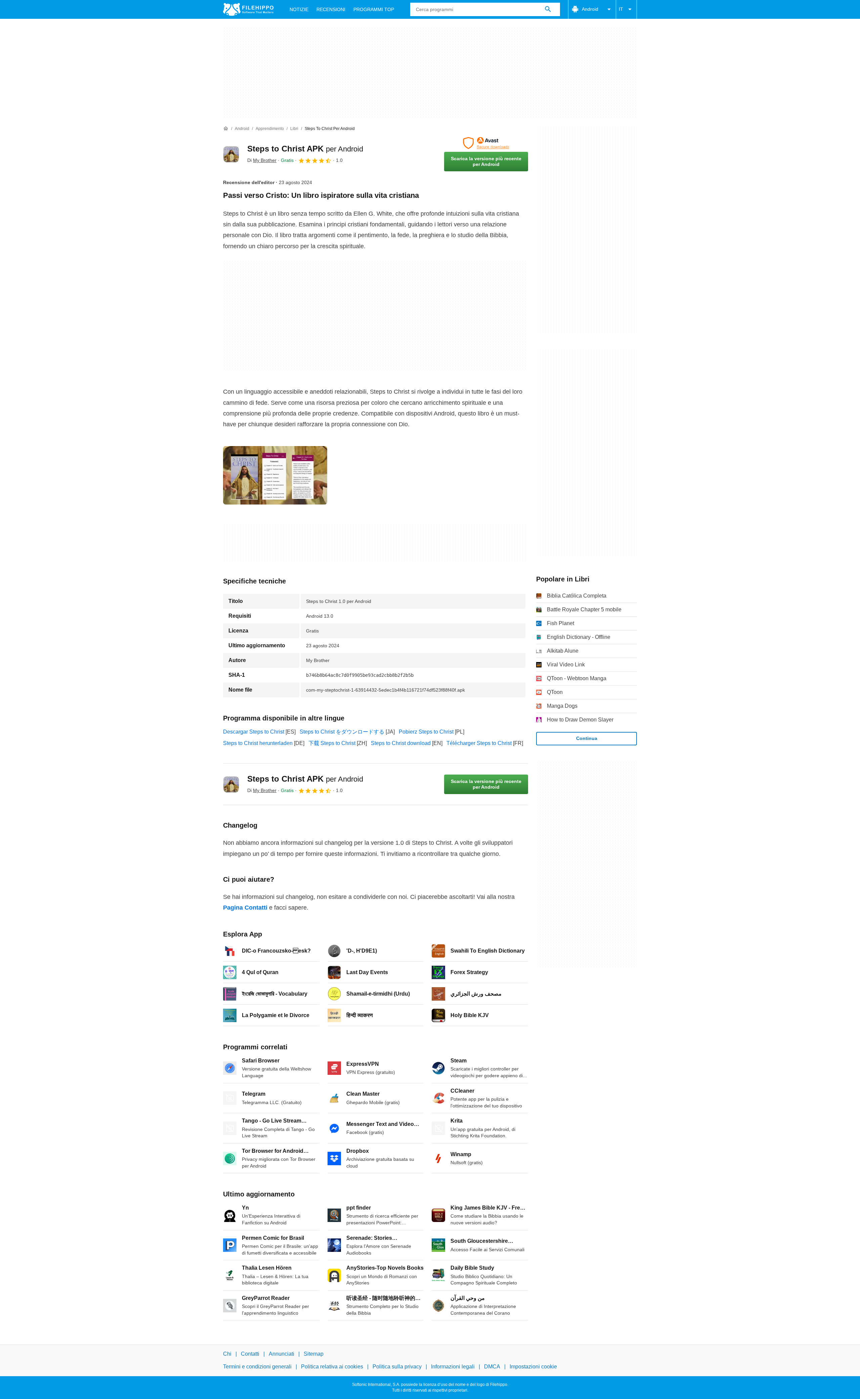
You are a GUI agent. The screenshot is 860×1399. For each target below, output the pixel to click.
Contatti (250, 1354)
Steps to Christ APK (305, 148)
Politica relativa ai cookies (332, 1367)
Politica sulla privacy (397, 1367)
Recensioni (330, 9)
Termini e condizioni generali (257, 1367)
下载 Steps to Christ (331, 743)
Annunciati (281, 1354)
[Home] (225, 129)
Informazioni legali (453, 1367)
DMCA (492, 1367)
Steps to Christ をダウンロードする (342, 732)
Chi (227, 1354)
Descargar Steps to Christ (253, 732)
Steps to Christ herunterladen (258, 743)
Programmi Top (373, 9)
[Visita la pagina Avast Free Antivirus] (486, 143)
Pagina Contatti (245, 907)
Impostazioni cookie (533, 1367)
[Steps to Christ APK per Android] (231, 154)
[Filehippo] (248, 9)
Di (261, 160)
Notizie (299, 9)
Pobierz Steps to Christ (426, 732)
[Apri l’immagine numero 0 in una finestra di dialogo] (275, 475)
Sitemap (314, 1354)
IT (621, 9)
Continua (586, 738)
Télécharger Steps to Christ (479, 743)
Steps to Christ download (401, 743)
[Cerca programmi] (548, 9)
